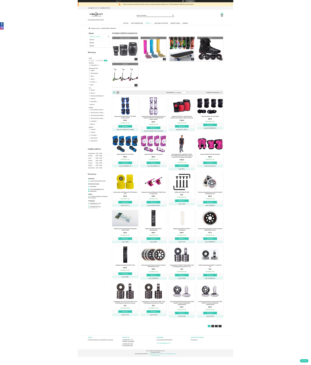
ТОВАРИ (147, 23)
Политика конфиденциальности (168, 353)
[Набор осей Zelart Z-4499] (182, 182)
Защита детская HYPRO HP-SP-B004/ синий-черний (125, 117)
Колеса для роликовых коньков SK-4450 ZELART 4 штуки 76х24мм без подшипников (210, 303)
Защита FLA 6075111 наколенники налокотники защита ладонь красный (182, 117)
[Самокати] (125, 75)
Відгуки (91, 42)
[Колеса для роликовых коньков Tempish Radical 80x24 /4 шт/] (210, 218)
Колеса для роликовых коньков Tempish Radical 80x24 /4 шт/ (210, 229)
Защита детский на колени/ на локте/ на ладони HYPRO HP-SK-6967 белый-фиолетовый (153, 118)
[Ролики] (210, 49)
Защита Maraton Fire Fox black (210, 116)
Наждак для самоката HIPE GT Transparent (182, 229)
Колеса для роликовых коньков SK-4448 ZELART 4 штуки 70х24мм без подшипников (182, 303)
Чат (305, 360)
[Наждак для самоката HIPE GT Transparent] (182, 218)
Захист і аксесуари (125, 38)
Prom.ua (163, 350)
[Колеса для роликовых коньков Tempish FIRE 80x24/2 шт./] (210, 182)
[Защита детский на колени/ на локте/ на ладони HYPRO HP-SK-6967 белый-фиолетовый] (154, 106)
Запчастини (153, 38)
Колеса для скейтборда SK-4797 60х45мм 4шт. (125, 192)
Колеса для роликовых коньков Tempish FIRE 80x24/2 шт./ (210, 192)
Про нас (91, 39)
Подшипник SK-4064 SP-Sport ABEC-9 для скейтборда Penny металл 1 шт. (182, 265)
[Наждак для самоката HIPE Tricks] (125, 255)
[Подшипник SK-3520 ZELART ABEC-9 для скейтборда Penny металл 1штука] (154, 291)
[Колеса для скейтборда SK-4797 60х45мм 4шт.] (125, 182)
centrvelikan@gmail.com (97, 189)
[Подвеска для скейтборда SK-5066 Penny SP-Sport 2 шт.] (154, 182)
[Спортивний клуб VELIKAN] (96, 14)
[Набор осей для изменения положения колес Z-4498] (125, 218)
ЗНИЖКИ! (185, 23)
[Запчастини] (153, 49)
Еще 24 (92, 124)
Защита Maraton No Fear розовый (210, 154)
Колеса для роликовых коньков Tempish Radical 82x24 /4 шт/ (153, 265)
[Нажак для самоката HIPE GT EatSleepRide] (154, 218)
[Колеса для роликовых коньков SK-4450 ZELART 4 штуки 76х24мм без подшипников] (210, 291)
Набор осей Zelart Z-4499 (182, 192)
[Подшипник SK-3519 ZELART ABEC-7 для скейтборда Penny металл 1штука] (125, 291)
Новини (91, 45)
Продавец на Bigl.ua (155, 352)
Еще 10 (92, 104)
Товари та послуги (94, 36)
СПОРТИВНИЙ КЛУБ (137, 23)
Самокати (125, 64)
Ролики (210, 38)
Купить (126, 126)
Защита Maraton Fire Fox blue (125, 154)
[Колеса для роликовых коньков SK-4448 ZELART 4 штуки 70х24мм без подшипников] (182, 291)
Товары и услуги (95, 28)
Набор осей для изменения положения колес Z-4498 (125, 229)
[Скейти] (182, 49)
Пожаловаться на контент (154, 353)
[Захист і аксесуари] (125, 49)
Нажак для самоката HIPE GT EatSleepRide (153, 229)
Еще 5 (92, 84)
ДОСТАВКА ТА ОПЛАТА (161, 23)
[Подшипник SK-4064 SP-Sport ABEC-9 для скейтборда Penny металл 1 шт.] (182, 255)
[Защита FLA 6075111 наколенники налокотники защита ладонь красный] (182, 106)
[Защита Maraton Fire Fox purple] (154, 144)
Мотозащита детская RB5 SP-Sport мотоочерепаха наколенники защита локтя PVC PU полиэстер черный (182, 156)
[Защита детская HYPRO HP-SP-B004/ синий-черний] (125, 106)
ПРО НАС (125, 23)
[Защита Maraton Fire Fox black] (210, 106)
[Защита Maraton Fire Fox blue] (125, 144)
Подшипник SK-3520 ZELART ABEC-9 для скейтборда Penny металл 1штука (153, 302)
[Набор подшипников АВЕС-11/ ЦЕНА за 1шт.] (210, 255)
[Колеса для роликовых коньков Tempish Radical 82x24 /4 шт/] (154, 255)
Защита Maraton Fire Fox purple (153, 154)
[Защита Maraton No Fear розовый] (210, 144)
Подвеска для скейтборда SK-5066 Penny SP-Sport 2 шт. (153, 192)
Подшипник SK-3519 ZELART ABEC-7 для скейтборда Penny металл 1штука (125, 302)
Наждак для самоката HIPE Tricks (125, 265)
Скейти (182, 38)
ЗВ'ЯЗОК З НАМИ (175, 23)
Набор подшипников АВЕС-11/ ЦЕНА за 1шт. (210, 265)
